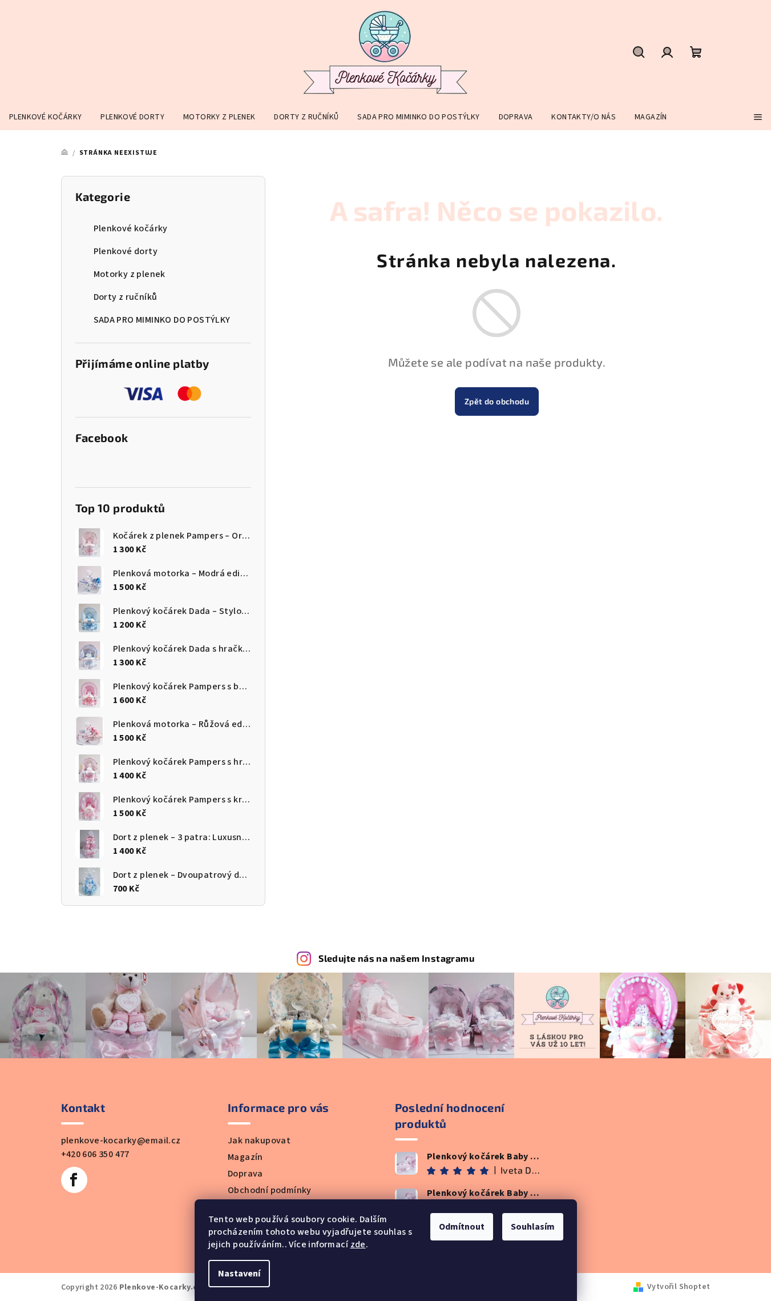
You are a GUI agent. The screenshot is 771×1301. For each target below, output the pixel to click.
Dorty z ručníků (126, 297)
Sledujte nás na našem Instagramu (396, 958)
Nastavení (239, 1273)
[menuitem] (45, 117)
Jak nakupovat (259, 1140)
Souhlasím (533, 1226)
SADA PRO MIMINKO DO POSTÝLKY (162, 320)
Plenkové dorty (126, 251)
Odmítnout (462, 1226)
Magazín (245, 1157)
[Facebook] (74, 1180)
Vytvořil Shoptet (678, 1286)
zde (358, 1244)
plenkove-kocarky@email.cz (121, 1140)
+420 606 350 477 (95, 1154)
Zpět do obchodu (497, 401)
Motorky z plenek (129, 274)
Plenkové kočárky (131, 228)
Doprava (245, 1173)
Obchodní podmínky (270, 1190)
